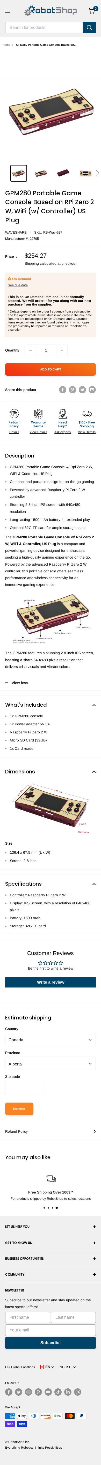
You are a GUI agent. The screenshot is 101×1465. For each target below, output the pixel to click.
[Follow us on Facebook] (8, 1392)
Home (6, 44)
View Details (38, 432)
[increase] (61, 350)
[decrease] (30, 350)
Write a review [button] (50, 982)
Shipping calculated (40, 263)
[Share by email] (92, 389)
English (65, 1367)
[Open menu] (7, 11)
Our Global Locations (20, 1367)
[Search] (89, 27)
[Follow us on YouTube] (48, 1392)
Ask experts (62, 432)
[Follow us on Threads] (77, 1392)
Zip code (12, 1077)
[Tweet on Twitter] (82, 389)
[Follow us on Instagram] (28, 1392)
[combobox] (44, 27)
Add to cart (50, 369)
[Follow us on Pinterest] (38, 1392)
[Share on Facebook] (62, 389)
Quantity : (13, 350)
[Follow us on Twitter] (18, 1392)
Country (11, 1029)
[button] (97, 173)
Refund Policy (16, 1131)
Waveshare (16, 232)
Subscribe (50, 1343)
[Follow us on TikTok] (58, 1392)
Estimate (19, 1109)
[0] (91, 11)
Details (14, 432)
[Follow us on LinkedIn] (67, 1392)
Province (12, 1053)
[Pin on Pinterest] (72, 389)
